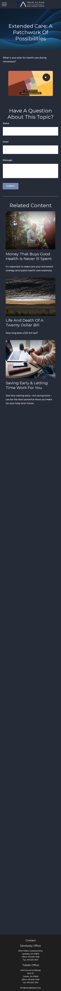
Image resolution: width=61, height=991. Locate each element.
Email (6, 142)
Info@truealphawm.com (30, 988)
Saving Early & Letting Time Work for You (27, 385)
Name (6, 123)
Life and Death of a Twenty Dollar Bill (24, 322)
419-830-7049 (33, 979)
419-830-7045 (33, 957)
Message (7, 160)
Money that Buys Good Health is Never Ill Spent (29, 256)
